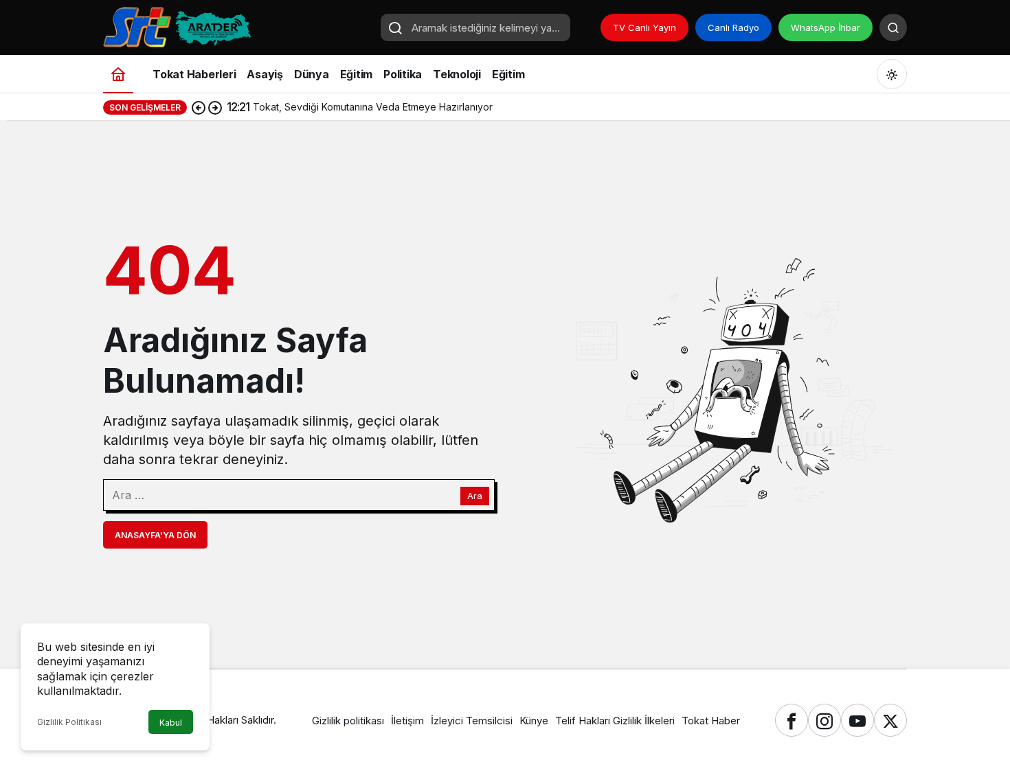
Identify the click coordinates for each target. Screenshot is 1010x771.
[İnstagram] (824, 720)
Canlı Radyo (733, 27)
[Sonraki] (215, 107)
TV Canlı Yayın (644, 27)
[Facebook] (791, 720)
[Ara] (893, 27)
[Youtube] (857, 720)
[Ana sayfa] (118, 74)
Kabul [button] (170, 722)
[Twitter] (890, 720)
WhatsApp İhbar (825, 27)
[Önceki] (198, 107)
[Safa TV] (236, 26)
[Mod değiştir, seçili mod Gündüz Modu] (892, 74)
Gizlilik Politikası (69, 722)
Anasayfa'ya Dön (155, 535)
